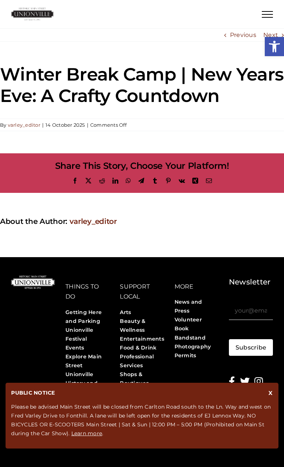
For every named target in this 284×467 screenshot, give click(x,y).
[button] (274, 46)
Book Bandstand (190, 333)
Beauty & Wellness (132, 325)
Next (270, 34)
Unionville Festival (79, 334)
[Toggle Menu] (267, 14)
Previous (243, 34)
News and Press (188, 306)
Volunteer (188, 319)
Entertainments (142, 338)
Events (74, 347)
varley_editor (24, 125)
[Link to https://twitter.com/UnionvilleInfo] (245, 381)
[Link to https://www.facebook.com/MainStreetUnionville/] (232, 381)
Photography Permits (193, 351)
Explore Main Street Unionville (83, 365)
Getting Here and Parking (83, 316)
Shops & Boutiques (134, 378)
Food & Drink (138, 347)
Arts (125, 312)
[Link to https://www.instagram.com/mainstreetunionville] (258, 381)
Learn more (86, 433)
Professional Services (137, 361)
